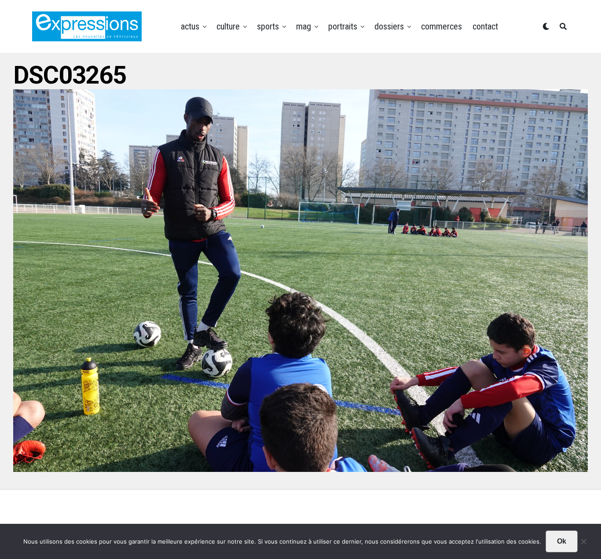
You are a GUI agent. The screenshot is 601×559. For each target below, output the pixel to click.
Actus (190, 26)
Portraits (342, 26)
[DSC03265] (300, 469)
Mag (303, 26)
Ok (561, 541)
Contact (485, 26)
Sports (268, 26)
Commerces (441, 26)
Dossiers (389, 26)
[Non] (583, 543)
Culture (228, 26)
